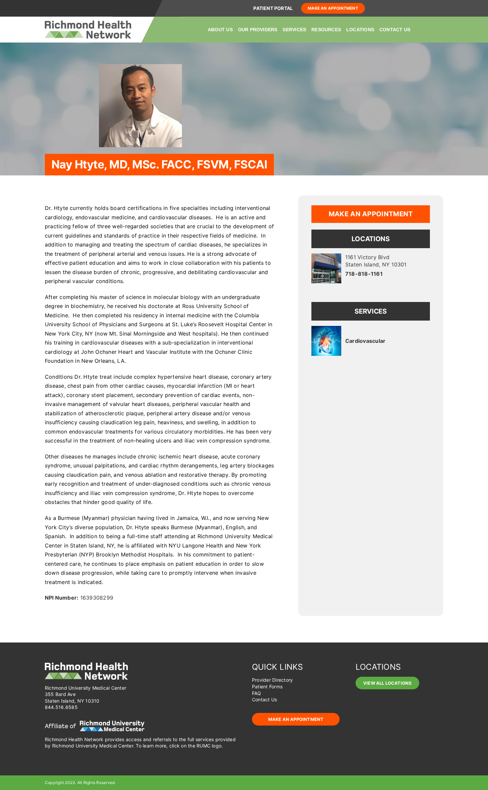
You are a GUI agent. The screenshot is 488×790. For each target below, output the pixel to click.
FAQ (256, 693)
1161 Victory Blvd (376, 261)
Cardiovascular (365, 341)
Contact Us (264, 699)
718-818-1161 (364, 273)
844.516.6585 (61, 707)
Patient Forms (267, 686)
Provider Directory (272, 680)
